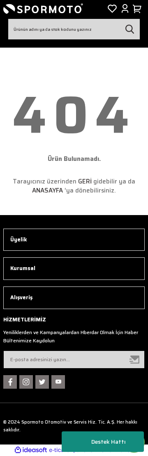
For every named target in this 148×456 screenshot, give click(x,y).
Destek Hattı (108, 441)
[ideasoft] (30, 450)
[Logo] (43, 8)
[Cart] (138, 9)
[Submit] (135, 360)
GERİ (85, 181)
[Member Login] (125, 9)
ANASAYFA (47, 190)
